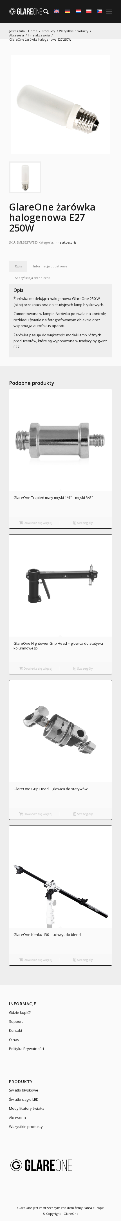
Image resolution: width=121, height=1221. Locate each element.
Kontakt (15, 1030)
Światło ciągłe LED (24, 1099)
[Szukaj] (43, 11)
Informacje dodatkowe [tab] (50, 266)
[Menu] (109, 11)
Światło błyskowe (23, 1090)
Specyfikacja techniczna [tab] (32, 278)
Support (16, 1021)
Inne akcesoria (66, 242)
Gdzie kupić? (20, 1012)
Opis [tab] (18, 266)
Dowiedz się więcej (37, 523)
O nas (14, 1039)
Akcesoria (17, 1117)
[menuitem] (43, 11)
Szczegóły (84, 523)
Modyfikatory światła (26, 1108)
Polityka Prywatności (26, 1048)
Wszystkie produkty (26, 1126)
